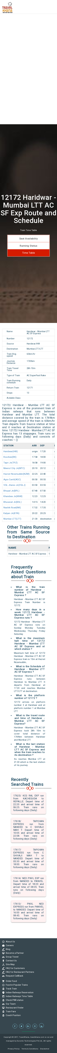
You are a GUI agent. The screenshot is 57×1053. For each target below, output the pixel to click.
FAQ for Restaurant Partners (19, 972)
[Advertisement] (28, 28)
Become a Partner (14, 953)
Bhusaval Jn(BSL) (12, 502)
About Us (9, 941)
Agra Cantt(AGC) (12, 479)
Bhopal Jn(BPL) (11, 490)
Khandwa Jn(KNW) (13, 496)
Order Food (10, 981)
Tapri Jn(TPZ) (11, 462)
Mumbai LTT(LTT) (12, 519)
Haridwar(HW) (11, 451)
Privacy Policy (14, 1049)
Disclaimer (44, 1049)
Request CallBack (13, 976)
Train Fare (10, 1011)
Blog (7, 949)
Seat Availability (28, 238)
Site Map (9, 964)
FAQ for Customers (14, 968)
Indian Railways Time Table (18, 996)
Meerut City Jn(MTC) (14, 468)
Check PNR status (13, 1000)
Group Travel (11, 957)
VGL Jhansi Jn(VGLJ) (15, 485)
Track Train (10, 989)
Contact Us (10, 960)
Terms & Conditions (29, 1049)
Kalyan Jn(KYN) (11, 513)
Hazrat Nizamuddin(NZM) (17, 474)
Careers (9, 945)
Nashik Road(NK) (12, 507)
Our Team (10, 1004)
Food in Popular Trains (16, 985)
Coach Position (12, 1015)
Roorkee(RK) (10, 457)
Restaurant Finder (14, 1008)
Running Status (28, 245)
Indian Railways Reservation (19, 992)
